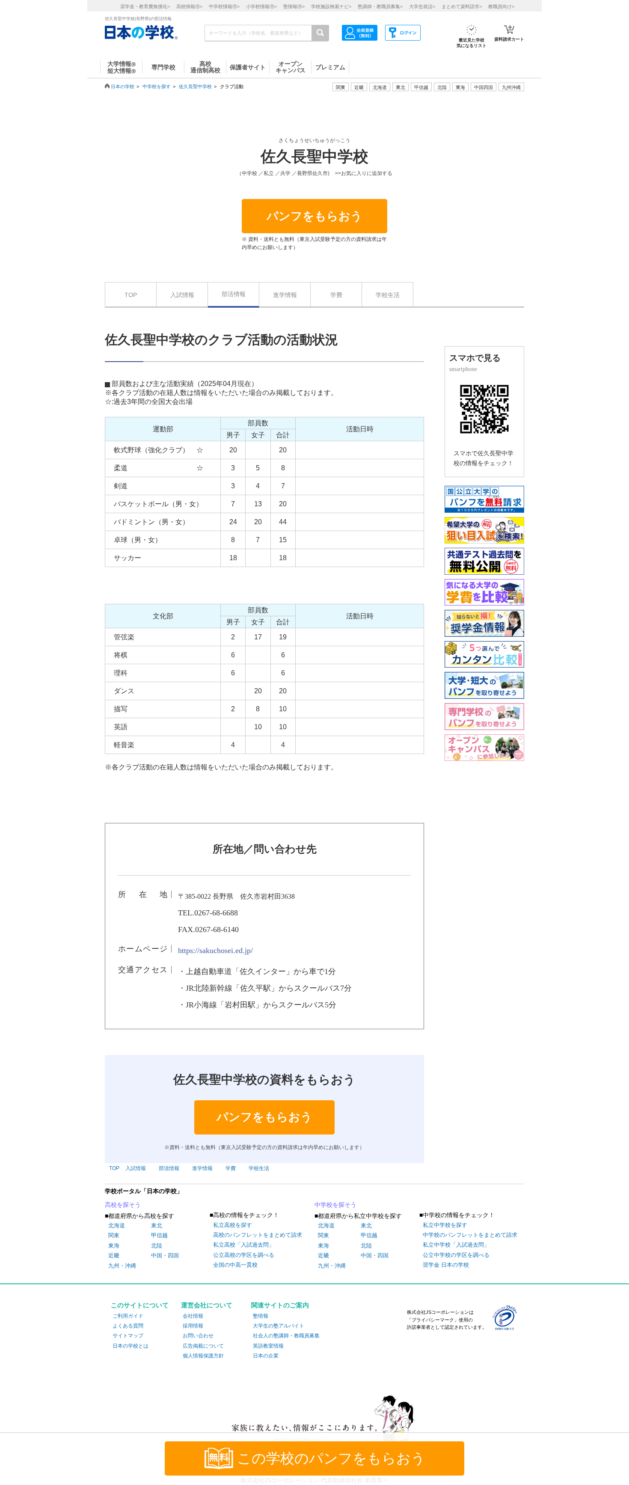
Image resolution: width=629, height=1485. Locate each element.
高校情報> (189, 6)
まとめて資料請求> (462, 6)
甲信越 (159, 1235)
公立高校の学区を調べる (243, 1255)
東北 (156, 1225)
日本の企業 (266, 1356)
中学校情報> (224, 6)
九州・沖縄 (122, 1265)
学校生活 (388, 294)
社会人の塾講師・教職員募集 (286, 1336)
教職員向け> (501, 6)
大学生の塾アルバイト (278, 1326)
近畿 (113, 1255)
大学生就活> (422, 6)
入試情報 (182, 294)
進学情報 (285, 294)
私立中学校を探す (445, 1225)
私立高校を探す (232, 1225)
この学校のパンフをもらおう (331, 1458)
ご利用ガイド (128, 1316)
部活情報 (234, 294)
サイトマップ (128, 1336)
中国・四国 (165, 1255)
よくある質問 (128, 1326)
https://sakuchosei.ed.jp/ (215, 950)
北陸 (156, 1245)
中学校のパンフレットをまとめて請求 (470, 1235)
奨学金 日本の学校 (446, 1265)
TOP (131, 294)
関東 (113, 1235)
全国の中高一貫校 (235, 1265)
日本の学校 (122, 86)
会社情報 (193, 1316)
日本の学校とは (130, 1346)
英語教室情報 (268, 1346)
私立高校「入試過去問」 (243, 1244)
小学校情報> (261, 6)
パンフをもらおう (314, 216)
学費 (336, 294)
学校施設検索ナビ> (331, 6)
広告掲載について (203, 1346)
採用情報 (193, 1326)
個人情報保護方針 (203, 1356)
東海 (113, 1245)
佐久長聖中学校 (195, 86)
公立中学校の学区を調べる (456, 1255)
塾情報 (260, 1316)
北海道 (380, 87)
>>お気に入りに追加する (363, 173)
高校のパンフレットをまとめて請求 (257, 1235)
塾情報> (294, 6)
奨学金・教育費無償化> (145, 6)
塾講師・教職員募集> (380, 6)
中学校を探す (156, 86)
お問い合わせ (198, 1336)
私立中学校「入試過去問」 (456, 1244)
